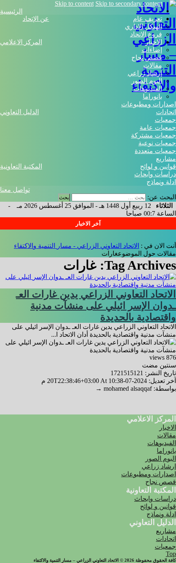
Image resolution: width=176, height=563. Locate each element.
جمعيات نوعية (157, 143)
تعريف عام (147, 18)
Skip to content (74, 3)
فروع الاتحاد (146, 34)
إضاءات (152, 49)
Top (171, 553)
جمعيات (165, 119)
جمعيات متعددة (155, 150)
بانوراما (152, 96)
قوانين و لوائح (158, 166)
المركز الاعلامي (21, 41)
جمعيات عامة (158, 127)
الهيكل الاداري (143, 26)
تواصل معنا (15, 189)
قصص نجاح (146, 57)
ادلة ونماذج (161, 181)
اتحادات (166, 111)
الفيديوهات (147, 88)
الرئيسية (11, 11)
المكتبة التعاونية (21, 166)
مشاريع (166, 158)
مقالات (152, 65)
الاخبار (153, 41)
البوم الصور (146, 80)
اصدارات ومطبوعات (148, 104)
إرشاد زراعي (145, 73)
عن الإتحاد (36, 18)
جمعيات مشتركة (153, 135)
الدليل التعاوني (19, 111)
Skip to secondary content (128, 3)
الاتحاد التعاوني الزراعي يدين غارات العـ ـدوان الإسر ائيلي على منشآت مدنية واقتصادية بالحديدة (96, 305)
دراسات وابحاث (155, 174)
